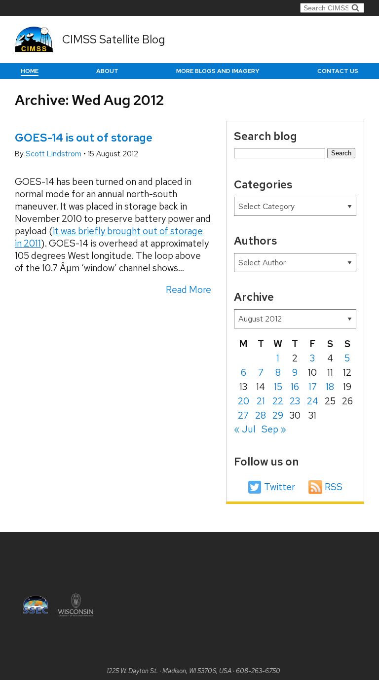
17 (312, 387)
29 (277, 415)
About (107, 71)
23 (295, 401)
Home (29, 71)
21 (261, 401)
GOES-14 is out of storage (83, 137)
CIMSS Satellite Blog (113, 39)
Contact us (337, 71)
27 (243, 415)
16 (295, 387)
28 (260, 415)
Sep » (274, 429)
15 (278, 387)
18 (330, 387)
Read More (188, 290)
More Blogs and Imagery (218, 71)
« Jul (245, 429)
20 (243, 401)
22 (277, 401)
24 (312, 401)
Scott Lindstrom (54, 154)
